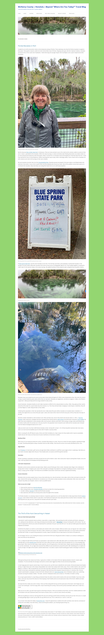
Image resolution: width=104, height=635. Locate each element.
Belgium (60, 611)
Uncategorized (31, 502)
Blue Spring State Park (24, 263)
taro (52, 615)
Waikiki (82, 615)
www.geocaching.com (22, 616)
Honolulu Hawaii (43, 611)
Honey (24, 13)
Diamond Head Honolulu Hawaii (78, 611)
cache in (64, 611)
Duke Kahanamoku (59, 572)
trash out (60, 615)
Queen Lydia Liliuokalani (35, 615)
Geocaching (59, 522)
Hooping (31, 13)
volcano (79, 615)
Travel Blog (71, 13)
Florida (74, 502)
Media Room (39, 13)
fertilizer (23, 450)
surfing (49, 615)
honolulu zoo (63, 613)
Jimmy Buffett (81, 419)
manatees (78, 502)
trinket (69, 615)
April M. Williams (35, 504)
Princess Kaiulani (26, 615)
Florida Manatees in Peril (27, 46)
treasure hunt (65, 615)
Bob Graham (61, 419)
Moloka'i (71, 613)
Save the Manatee (38, 487)
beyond (41, 502)
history (38, 611)
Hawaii (35, 611)
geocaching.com (41, 600)
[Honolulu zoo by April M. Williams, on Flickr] (30, 553)
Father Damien (30, 613)
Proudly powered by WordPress (24, 629)
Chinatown (68, 611)
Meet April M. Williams (50, 13)
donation (32, 491)
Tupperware (74, 615)
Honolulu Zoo (33, 542)
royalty (42, 615)
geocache (38, 613)
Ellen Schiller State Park (31, 152)
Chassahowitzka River (43, 162)
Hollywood (53, 613)
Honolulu (58, 613)
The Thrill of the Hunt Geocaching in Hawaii (34, 513)
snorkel (45, 615)
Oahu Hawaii (50, 611)
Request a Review (62, 13)
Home (19, 13)
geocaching (43, 613)
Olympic (81, 613)
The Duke (55, 615)
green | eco (30, 611)
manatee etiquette (38, 489)
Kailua (68, 613)
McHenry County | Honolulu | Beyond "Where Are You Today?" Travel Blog (52, 7)
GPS (47, 613)
